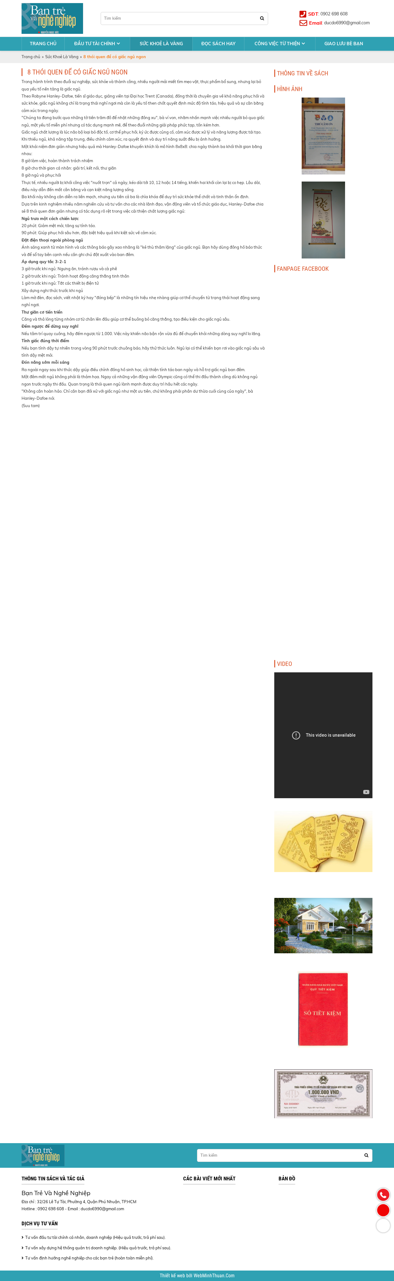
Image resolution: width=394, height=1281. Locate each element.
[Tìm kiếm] (262, 18)
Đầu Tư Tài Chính (94, 43)
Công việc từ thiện (277, 43)
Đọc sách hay (218, 43)
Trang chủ (43, 43)
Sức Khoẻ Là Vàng (161, 43)
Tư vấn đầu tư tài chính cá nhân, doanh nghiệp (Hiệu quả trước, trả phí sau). (95, 1237)
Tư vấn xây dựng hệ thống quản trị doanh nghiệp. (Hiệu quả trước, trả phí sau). (98, 1247)
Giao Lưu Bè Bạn (343, 43)
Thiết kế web (173, 1276)
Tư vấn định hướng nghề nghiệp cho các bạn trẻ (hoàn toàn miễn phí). (89, 1257)
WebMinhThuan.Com (214, 1276)
